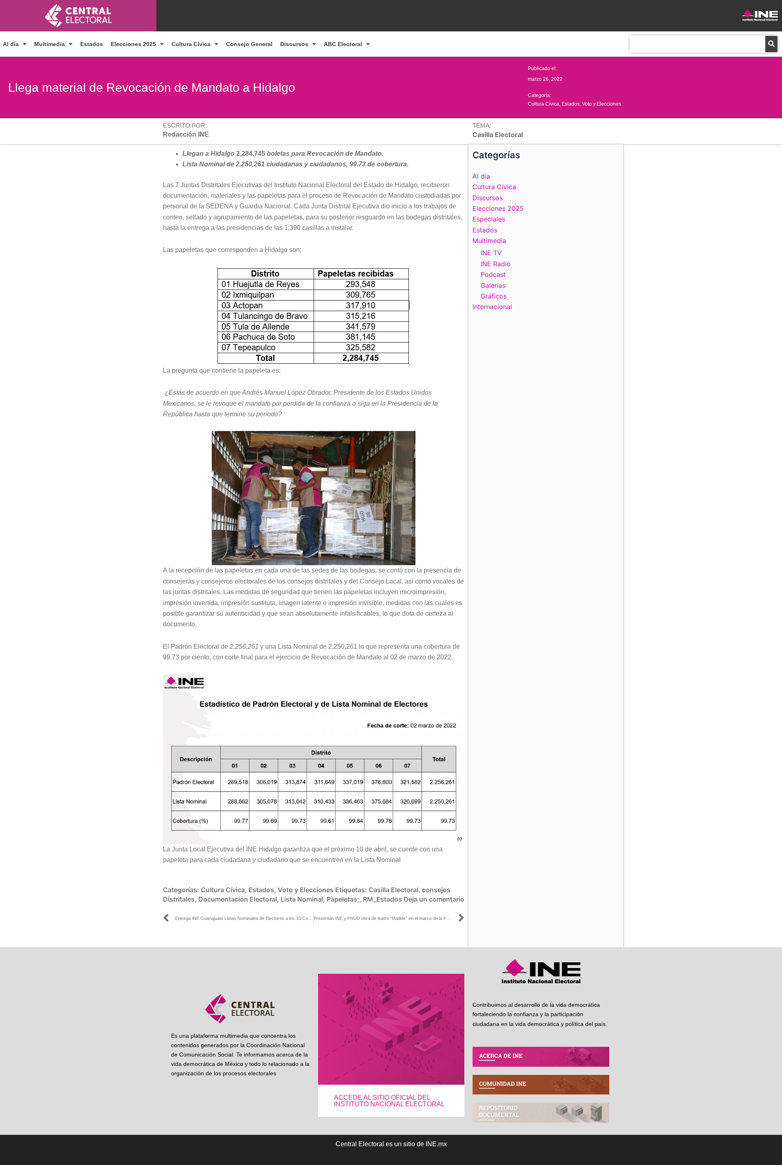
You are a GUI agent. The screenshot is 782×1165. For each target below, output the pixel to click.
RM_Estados (382, 899)
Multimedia (49, 44)
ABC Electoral (343, 44)
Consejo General (249, 44)
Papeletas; (343, 899)
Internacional (492, 307)
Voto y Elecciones (601, 104)
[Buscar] (771, 44)
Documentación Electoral (237, 899)
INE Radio (496, 264)
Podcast (493, 274)
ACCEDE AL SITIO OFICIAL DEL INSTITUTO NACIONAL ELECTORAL (389, 1101)
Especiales (488, 219)
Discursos (294, 44)
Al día (11, 44)
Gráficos (494, 296)
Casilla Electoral (393, 890)
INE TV (491, 253)
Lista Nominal (302, 899)
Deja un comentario (434, 899)
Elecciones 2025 (133, 44)
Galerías (493, 285)
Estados (91, 44)
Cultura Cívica (191, 44)
